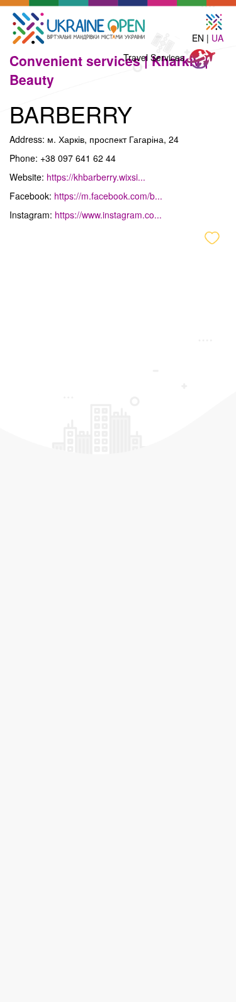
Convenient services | (80, 60)
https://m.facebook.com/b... (108, 195)
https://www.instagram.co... (108, 214)
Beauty (31, 79)
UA (217, 37)
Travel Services (155, 57)
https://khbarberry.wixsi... (96, 177)
